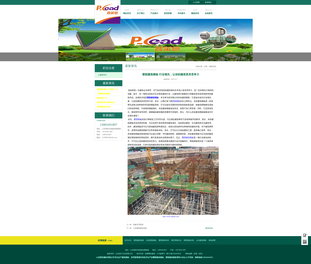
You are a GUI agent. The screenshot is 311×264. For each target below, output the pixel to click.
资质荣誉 (168, 11)
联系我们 (208, 2)
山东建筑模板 (201, 240)
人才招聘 (196, 2)
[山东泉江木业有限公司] (107, 12)
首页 (205, 66)
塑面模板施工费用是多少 (106, 102)
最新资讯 (195, 11)
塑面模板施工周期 (103, 107)
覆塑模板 (138, 119)
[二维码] (304, 242)
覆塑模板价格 (164, 240)
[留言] (304, 235)
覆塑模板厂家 (102, 98)
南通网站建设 (150, 254)
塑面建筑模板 (153, 97)
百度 (195, 254)
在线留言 (209, 11)
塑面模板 (176, 101)
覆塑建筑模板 (188, 137)
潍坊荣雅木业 (176, 240)
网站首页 (127, 11)
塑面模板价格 (189, 240)
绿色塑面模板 (151, 240)
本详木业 (128, 240)
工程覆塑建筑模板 (103, 94)
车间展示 (181, 11)
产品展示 (154, 11)
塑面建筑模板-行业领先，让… (108, 89)
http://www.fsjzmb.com (171, 216)
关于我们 (141, 11)
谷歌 (200, 254)
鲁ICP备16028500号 (173, 254)
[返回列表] (209, 228)
